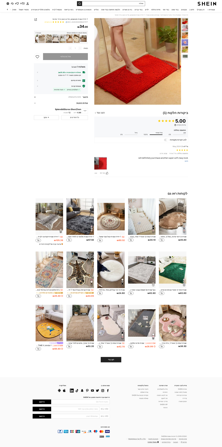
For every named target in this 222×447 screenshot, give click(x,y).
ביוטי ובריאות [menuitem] (68, 10)
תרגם (186, 161)
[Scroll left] (10, 9)
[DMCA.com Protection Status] (101, 436)
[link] (22, 3)
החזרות (165, 392)
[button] (12, 3)
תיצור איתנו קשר (143, 389)
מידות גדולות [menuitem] (155, 10)
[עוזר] (107, 173)
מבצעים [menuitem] (184, 10)
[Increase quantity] (70, 48)
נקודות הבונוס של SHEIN (140, 395)
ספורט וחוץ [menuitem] (12, 10)
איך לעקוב (164, 398)
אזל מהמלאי (65, 56)
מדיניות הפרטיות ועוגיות (168, 439)
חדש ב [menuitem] (191, 10)
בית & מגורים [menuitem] (127, 10)
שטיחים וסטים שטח (152, 15)
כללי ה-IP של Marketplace (137, 439)
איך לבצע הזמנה (162, 395)
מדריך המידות (163, 401)
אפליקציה (62, 385)
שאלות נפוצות (143, 398)
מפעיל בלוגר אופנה (181, 392)
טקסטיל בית (177, 15)
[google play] (59, 392)
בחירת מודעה (166, 442)
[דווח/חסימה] (95, 173)
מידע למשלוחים (162, 389)
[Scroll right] (7, 9)
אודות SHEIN (182, 389)
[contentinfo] (71, 431)
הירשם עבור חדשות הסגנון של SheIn (96, 397)
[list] (89, 390)
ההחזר (165, 408)
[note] (50, 244)
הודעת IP (184, 442)
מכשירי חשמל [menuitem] (24, 10)
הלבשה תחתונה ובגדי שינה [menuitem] (110, 10)
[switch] (166, 140)
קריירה (185, 398)
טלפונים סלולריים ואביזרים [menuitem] (40, 10)
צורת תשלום (144, 392)
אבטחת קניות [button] (76, 86)
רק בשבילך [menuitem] (201, 10)
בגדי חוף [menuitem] (166, 10)
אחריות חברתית (182, 395)
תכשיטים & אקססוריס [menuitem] (83, 10)
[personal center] (27, 3)
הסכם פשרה (183, 401)
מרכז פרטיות (183, 439)
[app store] (64, 392)
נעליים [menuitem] (96, 10)
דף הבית (185, 15)
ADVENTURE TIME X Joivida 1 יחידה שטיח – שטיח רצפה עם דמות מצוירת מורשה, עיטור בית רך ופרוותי (49, 345)
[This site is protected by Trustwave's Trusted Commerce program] (108, 436)
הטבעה (175, 442)
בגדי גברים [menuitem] (138, 10)
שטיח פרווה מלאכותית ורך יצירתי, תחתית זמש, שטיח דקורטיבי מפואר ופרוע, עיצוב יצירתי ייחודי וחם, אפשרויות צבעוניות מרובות (141, 343)
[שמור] (37, 56)
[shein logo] (207, 3)
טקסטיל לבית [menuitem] (57, 10)
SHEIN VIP (164, 404)
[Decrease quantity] (80, 48)
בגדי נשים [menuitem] (175, 10)
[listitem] (83, 38)
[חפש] (79, 3)
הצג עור (111, 359)
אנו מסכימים (105, 427)
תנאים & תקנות (153, 439)
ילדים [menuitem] (147, 10)
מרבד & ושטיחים (166, 15)
